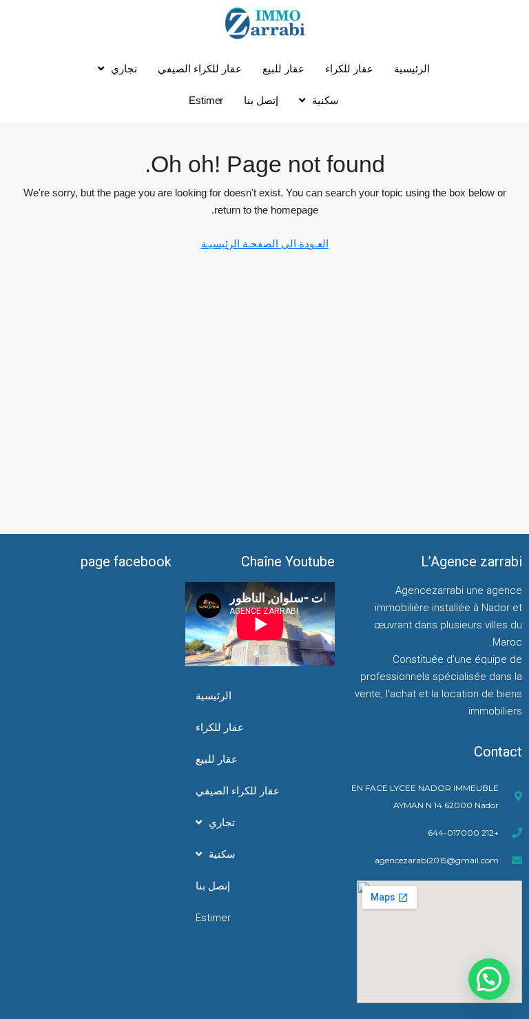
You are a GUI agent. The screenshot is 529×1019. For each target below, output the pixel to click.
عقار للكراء (349, 68)
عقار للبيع (283, 68)
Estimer (206, 100)
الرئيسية (412, 68)
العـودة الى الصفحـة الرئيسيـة (265, 243)
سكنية (325, 100)
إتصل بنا (261, 100)
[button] (489, 979)
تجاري (124, 68)
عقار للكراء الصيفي (200, 68)
